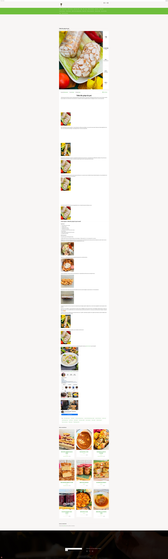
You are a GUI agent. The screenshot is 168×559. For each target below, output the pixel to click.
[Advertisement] (84, 21)
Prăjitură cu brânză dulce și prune (67, 452)
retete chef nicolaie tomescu (79, 418)
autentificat (64, 525)
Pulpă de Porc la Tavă (84, 451)
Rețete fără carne (70, 8)
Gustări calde (101, 8)
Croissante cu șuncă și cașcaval (101, 452)
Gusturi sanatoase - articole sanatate (86, 557)
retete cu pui (104, 418)
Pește (86, 8)
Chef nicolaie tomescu (67, 418)
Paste (83, 8)
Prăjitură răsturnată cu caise (67, 482)
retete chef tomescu (98, 418)
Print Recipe (105, 92)
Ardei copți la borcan (84, 482)
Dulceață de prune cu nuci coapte (67, 512)
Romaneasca (66, 92)
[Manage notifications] (1, 557)
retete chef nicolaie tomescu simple (89, 418)
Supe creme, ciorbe (76, 8)
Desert (60, 8)
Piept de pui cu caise (84, 511)
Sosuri (60, 13)
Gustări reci (96, 8)
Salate (81, 8)
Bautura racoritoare (65, 13)
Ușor (79, 92)
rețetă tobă (72, 418)
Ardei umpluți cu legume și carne (101, 512)
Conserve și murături (91, 8)
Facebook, (67, 398)
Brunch (73, 92)
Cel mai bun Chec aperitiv (101, 482)
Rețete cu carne (64, 8)
